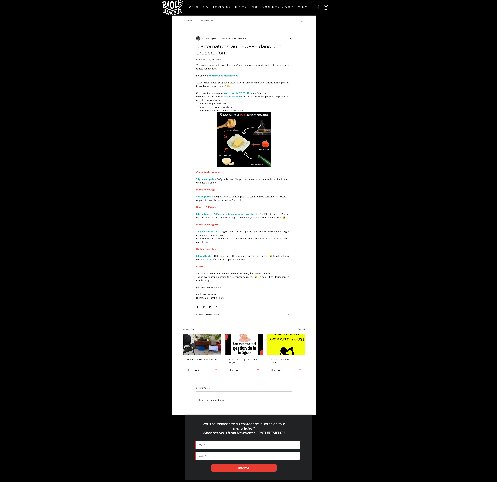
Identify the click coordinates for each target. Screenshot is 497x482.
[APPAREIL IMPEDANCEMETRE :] (202, 344)
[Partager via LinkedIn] (210, 306)
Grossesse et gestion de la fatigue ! (243, 360)
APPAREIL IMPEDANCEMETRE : (202, 360)
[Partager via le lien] (216, 306)
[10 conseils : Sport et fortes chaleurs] (286, 344)
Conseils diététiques (206, 21)
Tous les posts (188, 21)
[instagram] (326, 7)
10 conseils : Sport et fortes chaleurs (285, 360)
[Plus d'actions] (290, 38)
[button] (221, 7)
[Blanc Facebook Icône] (318, 7)
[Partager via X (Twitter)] (204, 306)
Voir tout (301, 329)
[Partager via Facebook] (197, 306)
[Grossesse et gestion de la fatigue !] (244, 344)
